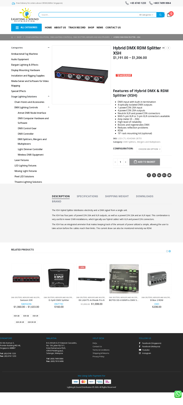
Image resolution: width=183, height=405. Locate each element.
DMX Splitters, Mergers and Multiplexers (141, 141)
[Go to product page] (26, 278)
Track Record (76, 27)
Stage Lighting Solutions (24, 96)
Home (48, 27)
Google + (164, 175)
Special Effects (18, 91)
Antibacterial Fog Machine (24, 53)
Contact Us (113, 27)
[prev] (164, 48)
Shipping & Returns (101, 353)
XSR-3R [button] (35, 316)
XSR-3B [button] (16, 316)
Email (169, 175)
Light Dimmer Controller (30, 149)
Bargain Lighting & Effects (24, 64)
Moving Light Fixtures (25, 171)
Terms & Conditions (101, 350)
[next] (168, 48)
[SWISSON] (124, 75)
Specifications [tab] (87, 196)
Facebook (149, 175)
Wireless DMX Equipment (30, 154)
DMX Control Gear (27, 128)
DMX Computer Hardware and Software (33, 120)
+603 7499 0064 (162, 3)
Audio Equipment (20, 59)
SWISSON (26, 304)
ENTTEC (58, 304)
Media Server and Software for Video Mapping (30, 83)
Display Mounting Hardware (25, 70)
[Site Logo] (24, 15)
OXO (156, 304)
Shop (91, 27)
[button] (107, 100)
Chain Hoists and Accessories (29, 102)
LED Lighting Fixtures (25, 165)
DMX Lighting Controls (26, 107)
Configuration (123, 148)
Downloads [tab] (144, 196)
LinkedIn (159, 175)
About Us (60, 27)
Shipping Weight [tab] (117, 196)
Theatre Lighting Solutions (28, 181)
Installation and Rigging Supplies (27, 75)
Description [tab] (61, 196)
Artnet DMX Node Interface (32, 112)
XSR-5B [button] (26, 316)
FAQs (95, 343)
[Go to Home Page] (12, 37)
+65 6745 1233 (137, 3)
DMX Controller (25, 133)
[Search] (160, 14)
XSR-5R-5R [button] (32, 322)
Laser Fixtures (21, 160)
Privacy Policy (98, 356)
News (100, 27)
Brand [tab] (56, 201)
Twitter (154, 175)
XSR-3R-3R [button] (20, 322)
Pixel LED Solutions (24, 176)
